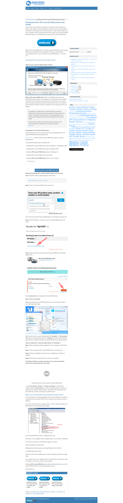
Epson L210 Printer (76, 124)
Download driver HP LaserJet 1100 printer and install (83, 72)
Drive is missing (87, 119)
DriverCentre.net (30, 137)
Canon (32, 8)
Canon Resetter (72, 111)
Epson (37, 8)
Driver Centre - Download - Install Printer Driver (35, 3)
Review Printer (87, 138)
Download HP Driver (44, 491)
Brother (42, 8)
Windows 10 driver (79, 145)
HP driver (53, 491)
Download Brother (84, 111)
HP (46, 8)
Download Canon (78, 113)
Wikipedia (31, 125)
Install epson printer (79, 134)
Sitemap (91, 499)
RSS (95, 499)
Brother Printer (88, 107)
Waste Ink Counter (89, 140)
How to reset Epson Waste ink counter (78, 100)
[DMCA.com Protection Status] (31, 501)
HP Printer (59, 491)
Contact (51, 8)
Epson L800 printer (84, 124)
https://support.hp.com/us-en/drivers (38, 180)
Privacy (81, 499)
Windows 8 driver (78, 143)
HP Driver (32, 19)
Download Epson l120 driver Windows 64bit (78, 118)
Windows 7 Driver (78, 141)
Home (27, 8)
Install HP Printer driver (38, 493)
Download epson (87, 115)
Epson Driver (74, 89)
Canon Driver (74, 87)
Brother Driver (74, 86)
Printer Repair (74, 92)
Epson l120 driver (86, 122)
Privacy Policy (57, 8)
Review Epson (81, 138)
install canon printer (85, 132)
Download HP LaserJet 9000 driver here (47, 170)
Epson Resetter (79, 126)
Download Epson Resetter (75, 99)
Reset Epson (75, 138)
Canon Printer (90, 109)
